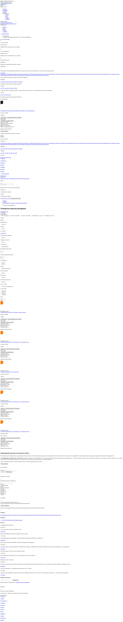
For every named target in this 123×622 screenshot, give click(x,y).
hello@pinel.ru (4, 175)
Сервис (7, 18)
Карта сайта (58, 515)
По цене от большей (25, 215)
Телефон (2, 470)
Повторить (3, 472)
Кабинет (29, 515)
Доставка (5, 11)
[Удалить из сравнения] (10, 121)
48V (12, 88)
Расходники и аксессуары (43, 75)
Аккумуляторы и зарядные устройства (56, 74)
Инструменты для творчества (87, 74)
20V (3, 88)
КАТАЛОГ (3, 73)
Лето (4, 94)
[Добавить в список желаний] (2, 119)
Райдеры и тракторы (25, 75)
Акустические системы (114, 74)
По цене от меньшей (15, 215)
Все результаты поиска (5, 198)
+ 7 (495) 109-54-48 (5, 33)
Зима (10, 94)
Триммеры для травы (12, 74)
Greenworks (3, 81)
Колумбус (7, 39)
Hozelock (15, 81)
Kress (12, 81)
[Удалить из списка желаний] (4, 119)
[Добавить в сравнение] (3, 121)
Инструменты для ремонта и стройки (25, 74)
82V (14, 88)
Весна (2, 94)
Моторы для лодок (16, 75)
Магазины (5, 10)
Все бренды (3, 211)
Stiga (9, 81)
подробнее (3, 531)
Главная (2, 515)
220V (16, 88)
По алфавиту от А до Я (37, 215)
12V (1, 88)
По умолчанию (5, 215)
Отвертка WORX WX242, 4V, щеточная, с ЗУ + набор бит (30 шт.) (15, 401)
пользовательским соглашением (23, 582)
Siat (18, 81)
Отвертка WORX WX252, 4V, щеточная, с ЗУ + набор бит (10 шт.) (15, 431)
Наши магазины (18, 520)
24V (5, 88)
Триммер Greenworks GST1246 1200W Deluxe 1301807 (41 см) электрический (17, 110)
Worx (7, 81)
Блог (7, 15)
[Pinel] (3, 4)
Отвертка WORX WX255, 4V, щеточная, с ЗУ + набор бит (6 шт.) (15, 342)
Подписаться (15, 580)
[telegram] (7, 3)
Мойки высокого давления (6, 75)
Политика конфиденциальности (48, 515)
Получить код (9, 472)
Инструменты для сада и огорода (40, 74)
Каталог (5, 9)
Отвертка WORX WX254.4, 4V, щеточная (10, 371)
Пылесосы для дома (77, 74)
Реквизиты (38, 515)
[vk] (11, 3)
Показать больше (4, 131)
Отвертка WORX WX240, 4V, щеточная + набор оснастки (13, 312)
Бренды (7, 14)
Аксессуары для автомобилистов (102, 74)
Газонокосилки (4, 74)
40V (7, 88)
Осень (7, 94)
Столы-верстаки (68, 74)
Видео (7, 17)
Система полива (33, 75)
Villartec (20, 81)
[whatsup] (3, 3)
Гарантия (8, 19)
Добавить (7, 505)
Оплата (4, 12)
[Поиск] (13, 184)
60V (10, 88)
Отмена (2, 505)
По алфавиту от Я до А (49, 215)
